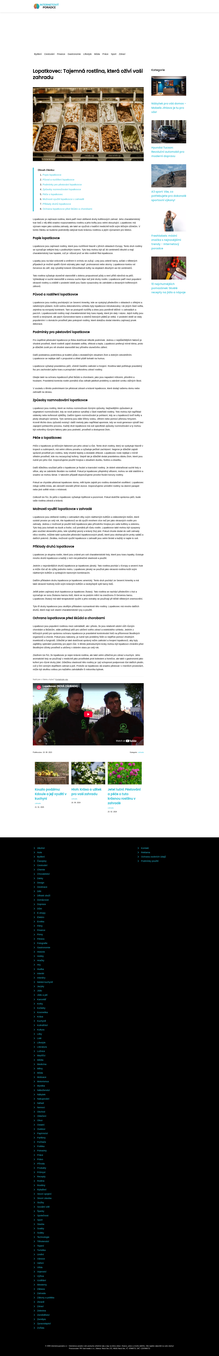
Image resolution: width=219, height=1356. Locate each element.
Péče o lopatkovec (53, 194)
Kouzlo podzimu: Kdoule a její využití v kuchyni (51, 794)
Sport (113, 54)
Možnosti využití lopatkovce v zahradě (63, 199)
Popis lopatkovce (52, 174)
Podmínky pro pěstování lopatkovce (62, 184)
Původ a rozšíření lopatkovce (58, 179)
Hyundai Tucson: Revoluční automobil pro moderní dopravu (167, 152)
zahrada (141, 752)
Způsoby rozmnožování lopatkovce (62, 189)
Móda (97, 54)
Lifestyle (87, 54)
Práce (105, 54)
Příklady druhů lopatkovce (57, 204)
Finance (61, 54)
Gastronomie (74, 54)
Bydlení (38, 54)
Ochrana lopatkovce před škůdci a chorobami (67, 209)
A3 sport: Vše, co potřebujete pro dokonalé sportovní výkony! (168, 196)
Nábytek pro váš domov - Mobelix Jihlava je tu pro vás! (168, 108)
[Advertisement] (109, 31)
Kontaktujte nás (61, 679)
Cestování (49, 54)
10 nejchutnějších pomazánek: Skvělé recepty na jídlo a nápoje (168, 288)
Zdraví (122, 54)
